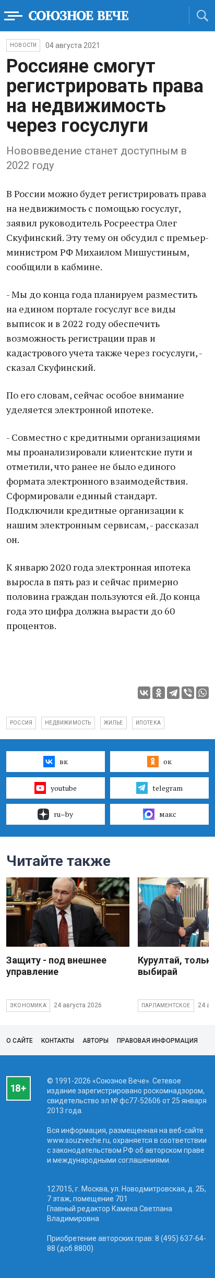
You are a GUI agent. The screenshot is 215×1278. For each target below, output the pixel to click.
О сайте (19, 1040)
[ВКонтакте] (144, 692)
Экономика (28, 1005)
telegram (167, 788)
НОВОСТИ (23, 45)
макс (167, 814)
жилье (113, 723)
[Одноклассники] (158, 692)
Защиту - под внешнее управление (56, 966)
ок (167, 761)
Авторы (95, 1040)
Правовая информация (157, 1040)
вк (63, 761)
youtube (64, 788)
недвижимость (68, 723)
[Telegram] (173, 692)
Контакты (57, 1040)
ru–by (63, 814)
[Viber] (188, 692)
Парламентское (165, 1005)
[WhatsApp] (202, 692)
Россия (21, 723)
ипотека (148, 723)
